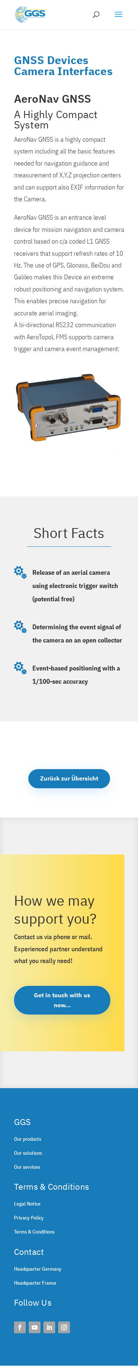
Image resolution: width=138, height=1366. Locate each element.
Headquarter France (35, 1283)
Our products (27, 1139)
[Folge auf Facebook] (20, 1327)
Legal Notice (27, 1203)
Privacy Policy (29, 1217)
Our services (27, 1167)
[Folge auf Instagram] (64, 1327)
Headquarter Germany (37, 1269)
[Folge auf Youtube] (34, 1327)
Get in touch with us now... (62, 1000)
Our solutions (28, 1153)
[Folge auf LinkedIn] (49, 1327)
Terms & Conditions (34, 1231)
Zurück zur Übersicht (69, 778)
